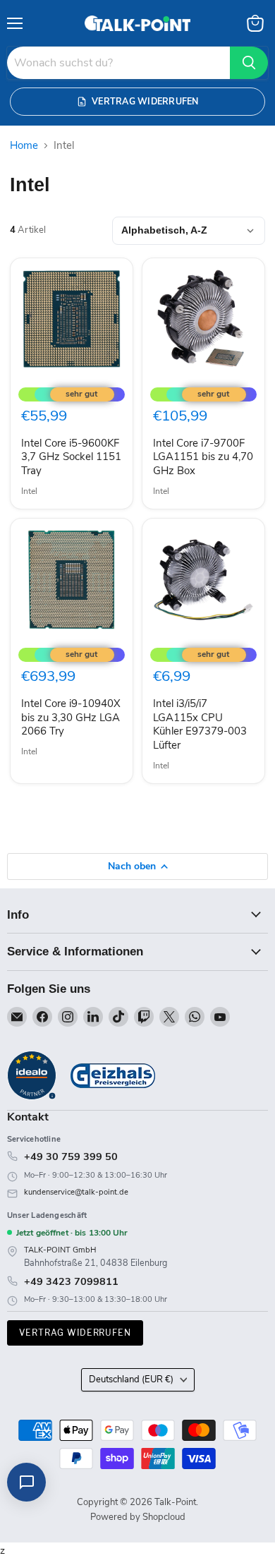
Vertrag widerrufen (75, 1332)
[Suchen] (249, 63)
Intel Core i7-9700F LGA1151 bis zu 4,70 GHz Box (203, 457)
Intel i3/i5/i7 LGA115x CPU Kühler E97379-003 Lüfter (200, 724)
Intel (29, 491)
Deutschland (131, 1379)
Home (24, 146)
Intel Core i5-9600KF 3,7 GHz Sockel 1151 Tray (71, 457)
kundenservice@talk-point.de (76, 1192)
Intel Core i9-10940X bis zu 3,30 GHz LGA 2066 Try (71, 717)
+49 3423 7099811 (71, 1281)
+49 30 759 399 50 (71, 1156)
